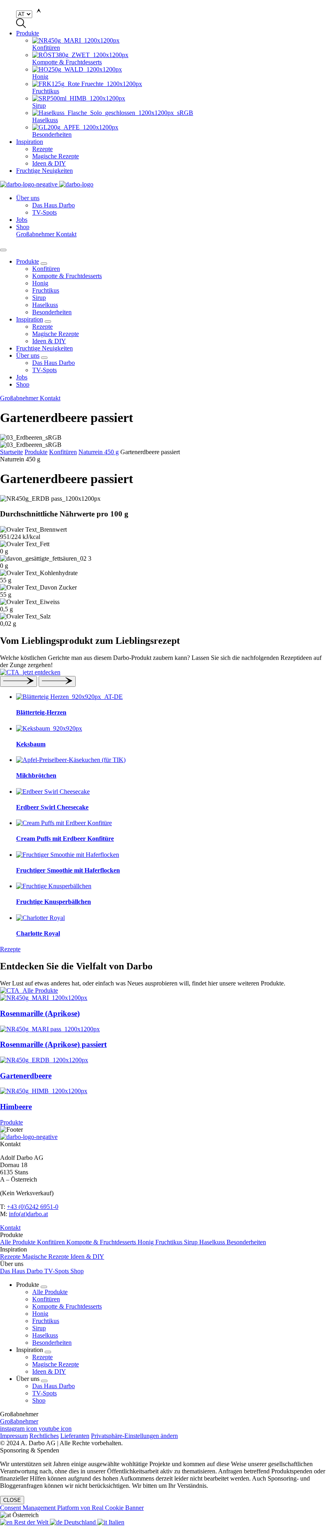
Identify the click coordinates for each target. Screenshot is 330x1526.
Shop (22, 226)
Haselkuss (45, 304)
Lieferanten (74, 1435)
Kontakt (66, 234)
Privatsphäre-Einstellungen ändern (134, 1435)
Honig (40, 283)
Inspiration (29, 141)
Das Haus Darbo (53, 362)
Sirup (39, 297)
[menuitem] (181, 44)
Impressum (14, 1435)
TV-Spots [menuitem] (44, 212)
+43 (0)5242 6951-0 (32, 1206)
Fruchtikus (45, 290)
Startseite (11, 452)
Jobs (21, 219)
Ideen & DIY (49, 341)
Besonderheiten (52, 312)
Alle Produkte (18, 1242)
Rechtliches (44, 1435)
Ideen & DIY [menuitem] (49, 163)
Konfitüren (46, 268)
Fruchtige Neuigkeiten (44, 170)
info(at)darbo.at (28, 1214)
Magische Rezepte (55, 333)
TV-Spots (44, 370)
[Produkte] (165, 990)
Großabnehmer (36, 234)
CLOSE (12, 1500)
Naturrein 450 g (98, 452)
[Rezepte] (165, 672)
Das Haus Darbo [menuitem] (53, 205)
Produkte (27, 33)
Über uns (27, 198)
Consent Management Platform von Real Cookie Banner (72, 1507)
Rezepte (42, 326)
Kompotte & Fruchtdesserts (67, 275)
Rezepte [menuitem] (42, 148)
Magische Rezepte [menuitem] (55, 156)
